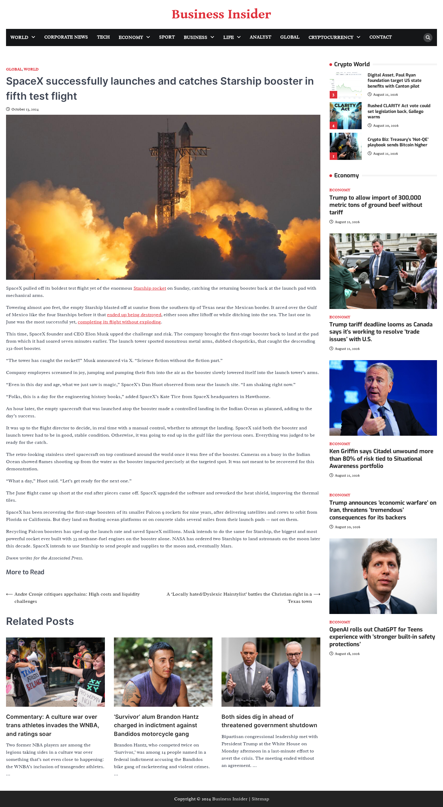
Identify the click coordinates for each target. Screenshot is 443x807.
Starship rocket (150, 288)
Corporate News (66, 37)
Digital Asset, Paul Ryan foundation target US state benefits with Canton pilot (395, 80)
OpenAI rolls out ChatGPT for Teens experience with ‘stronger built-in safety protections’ (382, 637)
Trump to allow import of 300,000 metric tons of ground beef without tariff (375, 205)
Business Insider (221, 14)
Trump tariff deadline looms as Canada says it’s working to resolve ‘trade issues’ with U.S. (380, 332)
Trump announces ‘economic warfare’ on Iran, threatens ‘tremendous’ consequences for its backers (382, 510)
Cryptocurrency (331, 37)
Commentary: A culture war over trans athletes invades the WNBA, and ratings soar (52, 725)
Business (195, 37)
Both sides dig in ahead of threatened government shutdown (269, 721)
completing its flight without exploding (119, 322)
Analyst (260, 37)
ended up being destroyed (134, 315)
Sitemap (260, 799)
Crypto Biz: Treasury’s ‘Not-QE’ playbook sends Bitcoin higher (398, 142)
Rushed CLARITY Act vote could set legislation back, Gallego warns (399, 111)
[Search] (427, 37)
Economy (131, 37)
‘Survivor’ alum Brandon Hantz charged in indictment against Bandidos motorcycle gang (156, 725)
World (19, 37)
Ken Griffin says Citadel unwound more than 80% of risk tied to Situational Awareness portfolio (381, 458)
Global (290, 37)
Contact (380, 37)
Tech (103, 37)
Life (228, 37)
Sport (167, 37)
